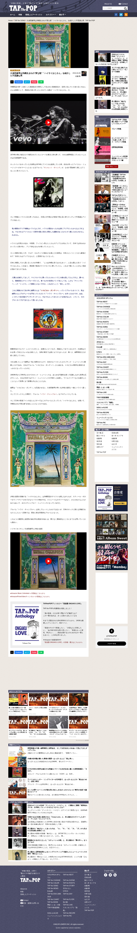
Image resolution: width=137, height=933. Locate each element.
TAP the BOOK (108, 378)
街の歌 (107, 383)
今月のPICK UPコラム (105, 298)
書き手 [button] (61, 15)
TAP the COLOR (105, 317)
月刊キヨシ (106, 343)
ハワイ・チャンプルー (49, 394)
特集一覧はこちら (111, 166)
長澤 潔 (99, 441)
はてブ (27, 82)
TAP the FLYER (107, 373)
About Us (108, 4)
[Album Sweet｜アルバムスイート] (112, 527)
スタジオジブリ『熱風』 (108, 403)
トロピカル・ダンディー (49, 290)
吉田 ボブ (100, 447)
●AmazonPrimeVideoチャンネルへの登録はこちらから (30, 596)
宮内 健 (99, 444)
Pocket (34, 82)
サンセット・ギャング (52, 167)
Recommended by (80, 740)
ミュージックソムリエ (107, 418)
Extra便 (107, 348)
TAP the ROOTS (106, 322)
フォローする (111, 643)
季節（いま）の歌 (105, 388)
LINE (40, 82)
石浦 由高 (115, 433)
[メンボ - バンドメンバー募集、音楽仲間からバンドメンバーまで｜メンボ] (112, 556)
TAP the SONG (19, 20)
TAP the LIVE (105, 393)
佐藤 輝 (114, 438)
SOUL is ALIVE (104, 408)
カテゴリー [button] (50, 15)
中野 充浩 (115, 441)
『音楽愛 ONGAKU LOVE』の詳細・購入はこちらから (63, 642)
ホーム (12, 15)
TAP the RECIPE (104, 413)
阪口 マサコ (101, 436)
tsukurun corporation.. (75, 928)
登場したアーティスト (33, 15)
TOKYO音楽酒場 (106, 398)
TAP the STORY (105, 333)
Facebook (19, 82)
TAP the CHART (106, 368)
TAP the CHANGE (106, 307)
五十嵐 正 (100, 433)
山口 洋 (114, 444)
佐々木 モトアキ (117, 436)
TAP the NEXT (107, 302)
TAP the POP (101, 452)
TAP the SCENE (107, 312)
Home (10, 20)
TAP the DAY (105, 363)
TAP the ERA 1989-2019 (106, 358)
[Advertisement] (48, 673)
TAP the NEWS (109, 338)
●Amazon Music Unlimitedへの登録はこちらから (27, 593)
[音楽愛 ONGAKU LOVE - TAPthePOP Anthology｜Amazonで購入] (112, 497)
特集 (20, 15)
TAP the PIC (106, 423)
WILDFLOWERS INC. (62, 924)
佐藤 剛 (78, 76)
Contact (124, 4)
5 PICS (109, 353)
